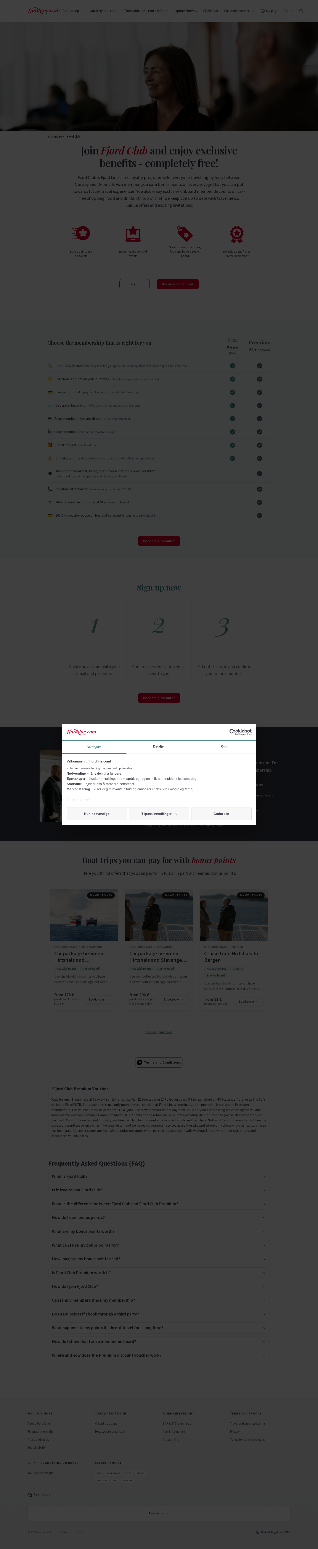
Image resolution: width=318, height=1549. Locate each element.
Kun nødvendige (96, 814)
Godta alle (221, 814)
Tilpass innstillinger (156, 814)
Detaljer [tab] (159, 746)
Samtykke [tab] (94, 747)
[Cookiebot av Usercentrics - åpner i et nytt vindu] (233, 732)
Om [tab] (223, 746)
